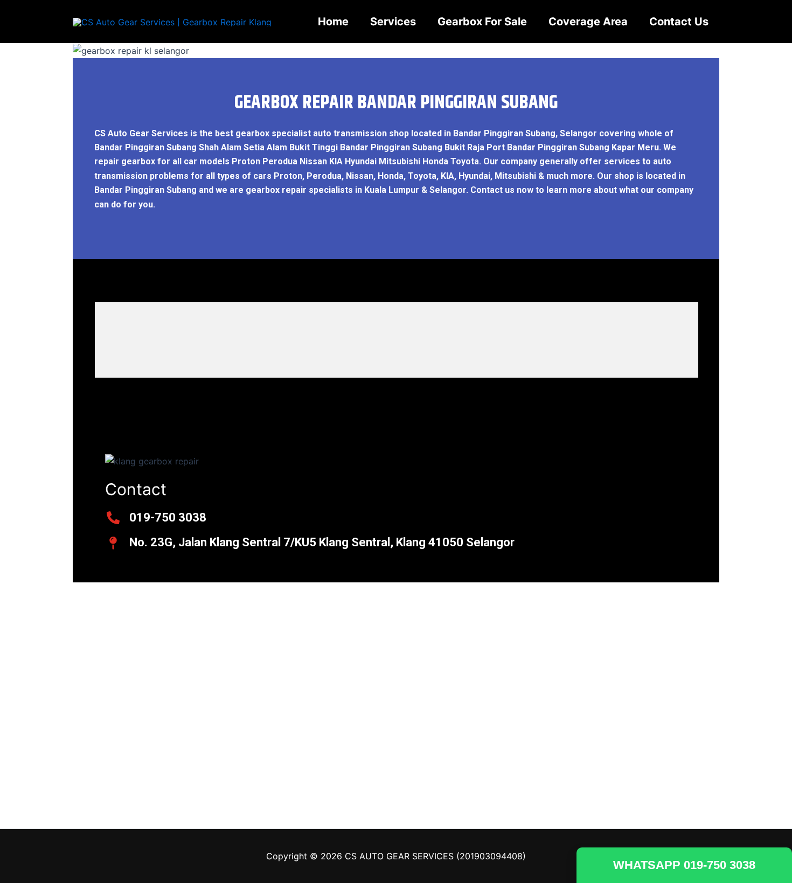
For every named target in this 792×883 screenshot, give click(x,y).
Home (333, 21)
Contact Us (678, 21)
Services (393, 21)
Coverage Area (588, 21)
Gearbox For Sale (482, 21)
